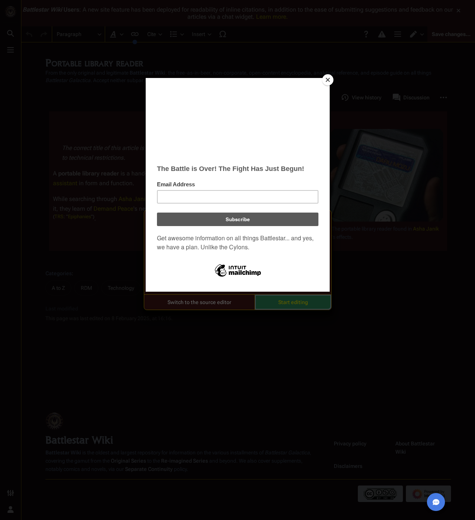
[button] (199, 302)
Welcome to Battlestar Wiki (237, 220)
